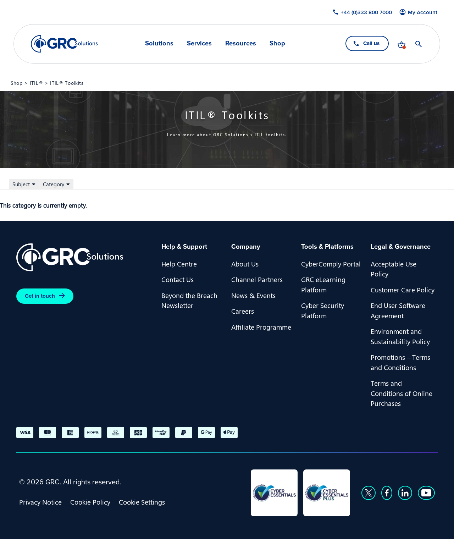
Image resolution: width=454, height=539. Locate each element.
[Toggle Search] (419, 44)
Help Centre (179, 263)
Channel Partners (257, 279)
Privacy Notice (40, 501)
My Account (423, 12)
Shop (277, 43)
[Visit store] (402, 44)
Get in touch (40, 296)
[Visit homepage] (64, 44)
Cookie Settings (142, 501)
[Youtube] (426, 493)
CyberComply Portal (331, 263)
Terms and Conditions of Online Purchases (401, 393)
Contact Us (177, 279)
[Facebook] (386, 493)
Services (199, 43)
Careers (242, 310)
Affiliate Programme (261, 326)
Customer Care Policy (402, 289)
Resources (240, 43)
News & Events (253, 295)
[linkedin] (405, 493)
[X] (368, 493)
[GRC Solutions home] (84, 257)
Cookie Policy (90, 501)
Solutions (159, 43)
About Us (245, 263)
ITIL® (36, 82)
